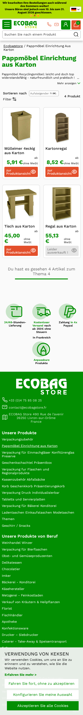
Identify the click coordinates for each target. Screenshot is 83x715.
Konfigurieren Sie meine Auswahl (42, 694)
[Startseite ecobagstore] (25, 24)
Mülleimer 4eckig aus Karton (19, 150)
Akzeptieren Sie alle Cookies (42, 705)
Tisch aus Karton (19, 226)
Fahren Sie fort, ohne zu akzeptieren (41, 683)
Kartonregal (56, 148)
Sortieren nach (15, 93)
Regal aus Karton (60, 226)
